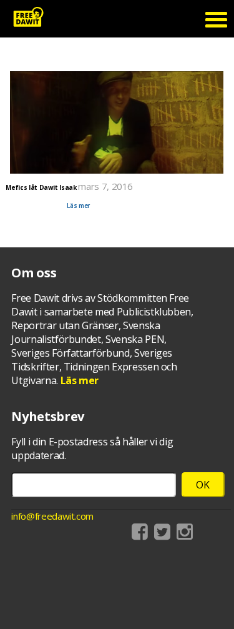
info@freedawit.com (52, 516)
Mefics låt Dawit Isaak (41, 187)
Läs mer (78, 205)
